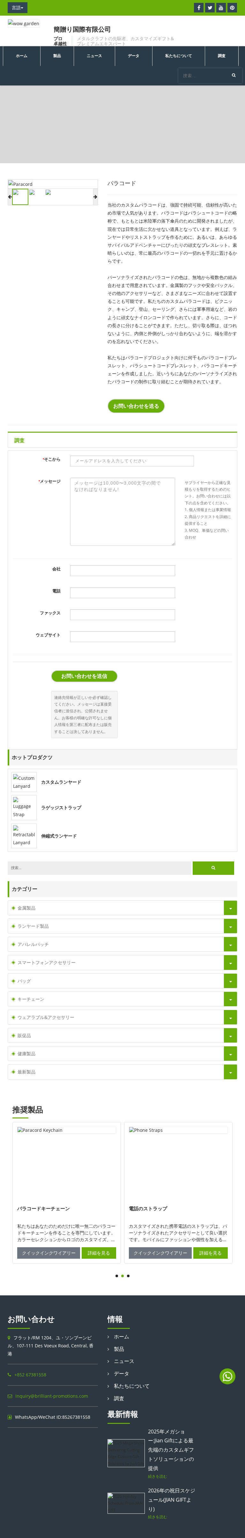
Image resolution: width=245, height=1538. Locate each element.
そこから (52, 459)
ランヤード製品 (44, 138)
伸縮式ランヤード (59, 836)
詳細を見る (99, 1253)
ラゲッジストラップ (61, 807)
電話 (56, 591)
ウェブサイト (48, 635)
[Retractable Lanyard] (24, 835)
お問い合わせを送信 (84, 676)
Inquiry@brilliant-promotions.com (51, 1396)
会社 (56, 569)
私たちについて (178, 56)
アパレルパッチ (33, 944)
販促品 (24, 1035)
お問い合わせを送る (136, 405)
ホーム (21, 56)
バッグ (24, 981)
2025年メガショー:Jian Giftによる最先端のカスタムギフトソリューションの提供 (171, 1450)
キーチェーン (31, 999)
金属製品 (26, 908)
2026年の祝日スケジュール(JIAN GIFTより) (171, 1499)
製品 (57, 56)
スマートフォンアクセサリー (47, 962)
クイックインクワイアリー (49, 1253)
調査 (222, 56)
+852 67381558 (30, 1375)
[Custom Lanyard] (24, 782)
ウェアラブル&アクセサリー (46, 1017)
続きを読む (157, 1476)
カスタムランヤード (61, 782)
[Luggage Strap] (24, 807)
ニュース (94, 56)
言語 (16, 7)
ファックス (50, 613)
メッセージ (50, 481)
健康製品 (26, 1054)
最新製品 (26, 1072)
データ (133, 56)
